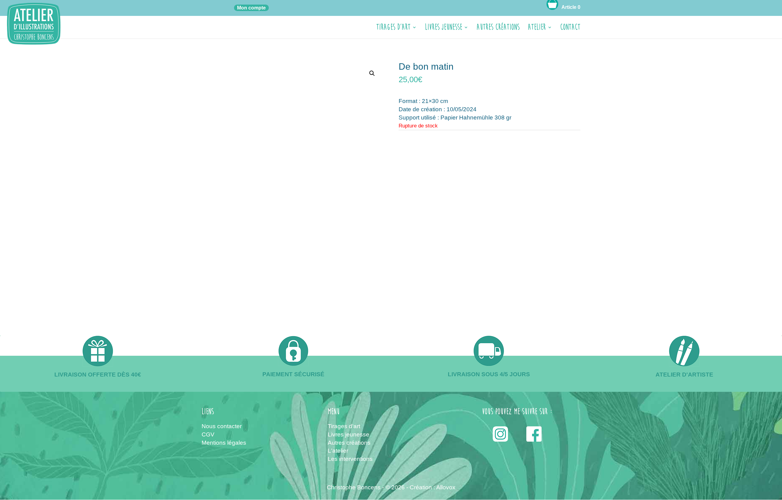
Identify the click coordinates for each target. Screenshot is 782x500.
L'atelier (338, 450)
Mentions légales (224, 442)
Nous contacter (222, 426)
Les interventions (350, 459)
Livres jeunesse (443, 28)
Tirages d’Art (393, 28)
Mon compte (251, 7)
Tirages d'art (344, 426)
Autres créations (498, 28)
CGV (208, 434)
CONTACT (570, 28)
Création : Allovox (432, 487)
